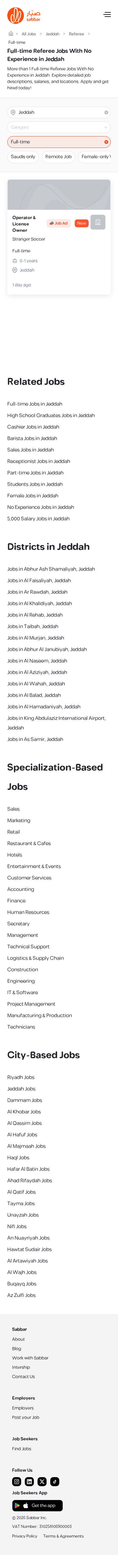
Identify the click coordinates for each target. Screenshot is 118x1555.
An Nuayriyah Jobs (28, 1238)
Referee (76, 34)
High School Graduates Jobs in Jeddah (51, 416)
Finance (16, 901)
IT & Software (22, 993)
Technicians (21, 1027)
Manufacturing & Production (39, 1016)
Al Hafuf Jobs (22, 1135)
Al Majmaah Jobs (26, 1146)
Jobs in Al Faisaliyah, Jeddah (39, 581)
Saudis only (23, 157)
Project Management (31, 1004)
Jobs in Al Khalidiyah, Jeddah (39, 604)
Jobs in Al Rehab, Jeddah (35, 615)
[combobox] (64, 127)
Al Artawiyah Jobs (27, 1261)
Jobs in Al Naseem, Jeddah (37, 661)
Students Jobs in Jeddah (35, 484)
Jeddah (52, 34)
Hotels (14, 855)
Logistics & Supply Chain (35, 958)
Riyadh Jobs (20, 1077)
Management (22, 935)
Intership (21, 1367)
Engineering (21, 981)
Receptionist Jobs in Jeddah (38, 461)
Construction (22, 970)
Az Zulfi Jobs (21, 1295)
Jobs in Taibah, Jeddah (32, 627)
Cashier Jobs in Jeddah (33, 427)
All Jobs (29, 34)
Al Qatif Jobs (21, 1192)
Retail (13, 832)
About (18, 1339)
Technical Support (28, 947)
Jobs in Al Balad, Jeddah (34, 695)
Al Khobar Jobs (24, 1112)
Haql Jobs (18, 1158)
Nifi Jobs (17, 1227)
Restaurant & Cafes (29, 844)
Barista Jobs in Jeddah (32, 438)
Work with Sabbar (30, 1358)
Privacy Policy (24, 1536)
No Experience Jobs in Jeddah (40, 507)
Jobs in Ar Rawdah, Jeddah (37, 592)
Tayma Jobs (21, 1204)
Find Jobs (21, 1449)
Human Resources (28, 912)
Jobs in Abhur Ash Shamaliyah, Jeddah (51, 569)
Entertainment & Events (34, 866)
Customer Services (29, 878)
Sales (13, 809)
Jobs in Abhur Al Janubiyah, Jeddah (47, 649)
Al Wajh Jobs (22, 1272)
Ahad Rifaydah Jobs (29, 1181)
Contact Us (23, 1377)
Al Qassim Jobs (24, 1123)
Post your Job (25, 1417)
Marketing (18, 821)
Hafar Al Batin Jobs (28, 1169)
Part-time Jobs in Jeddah (35, 473)
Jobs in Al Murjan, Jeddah (35, 638)
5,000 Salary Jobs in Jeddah (38, 519)
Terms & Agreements (63, 1536)
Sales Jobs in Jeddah (30, 450)
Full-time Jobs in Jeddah (34, 404)
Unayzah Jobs (23, 1215)
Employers (23, 1408)
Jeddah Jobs (21, 1089)
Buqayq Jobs (21, 1284)
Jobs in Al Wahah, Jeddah (36, 684)
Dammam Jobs (24, 1100)
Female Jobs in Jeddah (32, 496)
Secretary (18, 924)
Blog (16, 1349)
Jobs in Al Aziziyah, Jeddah (37, 672)
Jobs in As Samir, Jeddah (35, 739)
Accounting (20, 889)
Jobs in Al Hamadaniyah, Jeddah (43, 707)
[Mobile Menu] (107, 15)
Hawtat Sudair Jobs (29, 1249)
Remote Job (58, 157)
